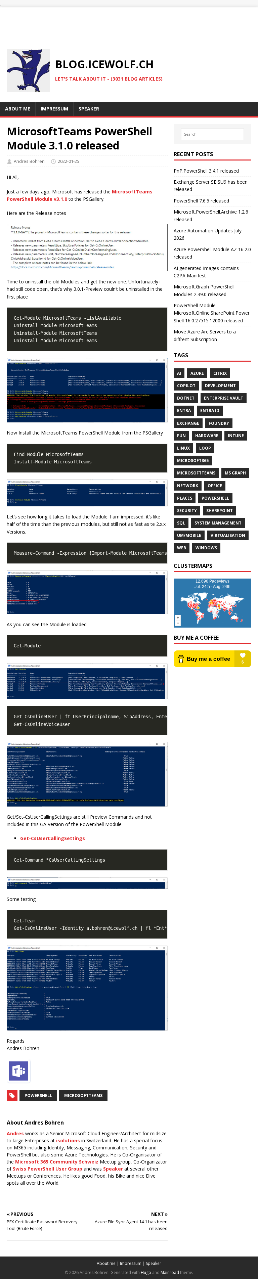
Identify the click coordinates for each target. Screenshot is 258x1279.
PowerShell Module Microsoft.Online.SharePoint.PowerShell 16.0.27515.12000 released (212, 313)
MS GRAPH (235, 473)
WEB (181, 548)
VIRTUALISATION (228, 535)
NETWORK (187, 486)
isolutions (68, 1140)
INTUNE (236, 436)
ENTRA (184, 410)
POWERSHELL (215, 498)
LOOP (205, 448)
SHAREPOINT (219, 510)
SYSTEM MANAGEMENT (218, 523)
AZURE (197, 373)
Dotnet (186, 398)
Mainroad (170, 1272)
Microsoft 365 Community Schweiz (56, 1161)
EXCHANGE (188, 423)
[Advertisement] (129, 22)
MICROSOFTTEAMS (196, 473)
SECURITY (187, 510)
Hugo (146, 1272)
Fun (181, 436)
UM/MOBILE (189, 535)
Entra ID (209, 410)
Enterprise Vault (223, 398)
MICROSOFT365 (193, 460)
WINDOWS (206, 548)
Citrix (220, 373)
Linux (183, 448)
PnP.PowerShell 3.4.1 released (206, 171)
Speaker (113, 1169)
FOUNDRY (219, 423)
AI (179, 373)
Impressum (130, 1263)
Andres (15, 1133)
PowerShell (38, 1095)
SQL (181, 523)
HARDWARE (206, 436)
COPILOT (186, 386)
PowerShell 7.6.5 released (201, 200)
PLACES (184, 498)
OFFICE (215, 486)
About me (106, 1263)
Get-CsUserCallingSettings (52, 838)
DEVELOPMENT (220, 386)
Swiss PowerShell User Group (47, 1169)
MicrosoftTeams (83, 1095)
